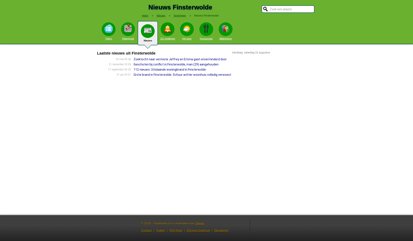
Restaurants (206, 38)
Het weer (187, 38)
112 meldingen (167, 38)
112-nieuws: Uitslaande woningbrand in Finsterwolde (170, 69)
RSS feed (175, 230)
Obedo (199, 223)
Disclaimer (221, 230)
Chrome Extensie (198, 230)
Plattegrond (128, 38)
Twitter (160, 230)
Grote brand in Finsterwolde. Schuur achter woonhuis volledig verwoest (182, 74)
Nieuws (148, 40)
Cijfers (108, 38)
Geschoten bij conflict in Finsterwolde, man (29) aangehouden (176, 64)
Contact (146, 230)
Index (145, 15)
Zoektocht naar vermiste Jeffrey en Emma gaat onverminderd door (180, 59)
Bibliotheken (225, 38)
